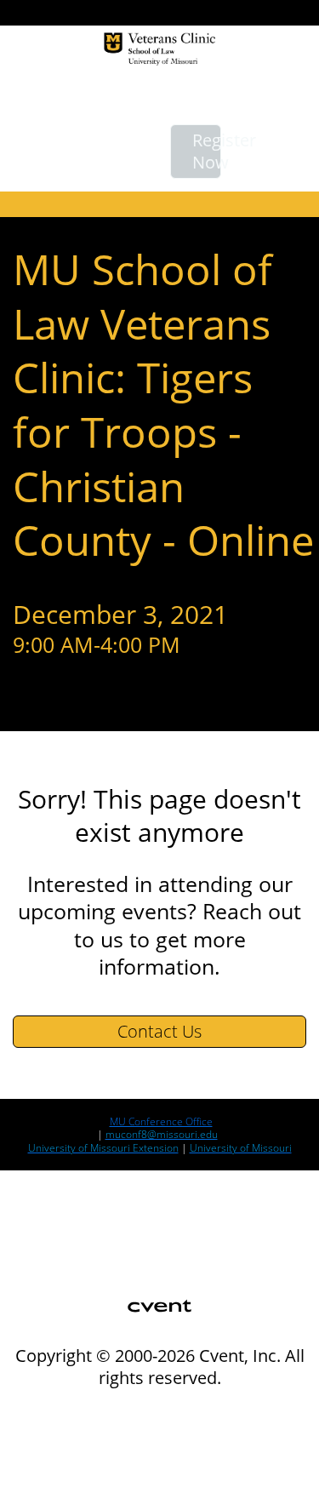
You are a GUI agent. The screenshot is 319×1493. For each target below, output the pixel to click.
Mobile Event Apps (74, 1431)
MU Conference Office (161, 1121)
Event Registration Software (100, 1451)
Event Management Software (103, 1412)
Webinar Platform (71, 1470)
